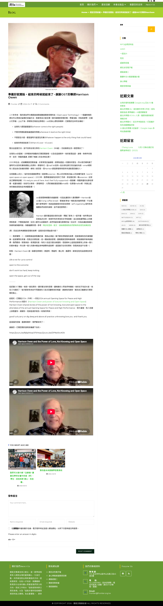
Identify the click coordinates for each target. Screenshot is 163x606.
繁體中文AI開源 (127, 229)
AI (142, 206)
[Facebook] (123, 573)
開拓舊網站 (53, 587)
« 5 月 (122, 192)
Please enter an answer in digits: (22, 534)
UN (123, 225)
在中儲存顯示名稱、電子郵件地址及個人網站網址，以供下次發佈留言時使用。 (45, 528)
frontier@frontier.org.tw (100, 593)
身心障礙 (123, 81)
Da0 (142, 210)
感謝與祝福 (124, 63)
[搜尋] (151, 29)
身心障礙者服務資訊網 (57, 576)
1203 (124, 206)
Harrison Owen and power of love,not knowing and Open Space (57, 302)
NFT (138, 217)
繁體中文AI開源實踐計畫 (130, 77)
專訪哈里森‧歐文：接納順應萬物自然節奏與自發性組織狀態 (67, 225)
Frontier (14, 104)
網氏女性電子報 (126, 68)
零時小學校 (140, 233)
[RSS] (129, 573)
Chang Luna (127, 147)
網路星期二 (124, 72)
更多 (40, 594)
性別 (122, 58)
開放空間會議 (125, 86)
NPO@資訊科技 (126, 44)
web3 (122, 49)
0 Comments (43, 104)
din (132, 213)
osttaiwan (143, 221)
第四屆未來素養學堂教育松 (51, 470)
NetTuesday (127, 217)
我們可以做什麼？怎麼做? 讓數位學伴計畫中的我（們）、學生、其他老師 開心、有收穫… (22, 477)
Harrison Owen (46, 148)
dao (124, 213)
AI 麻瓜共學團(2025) (129, 210)
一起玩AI (123, 54)
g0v (140, 213)
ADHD (133, 206)
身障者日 (140, 229)
